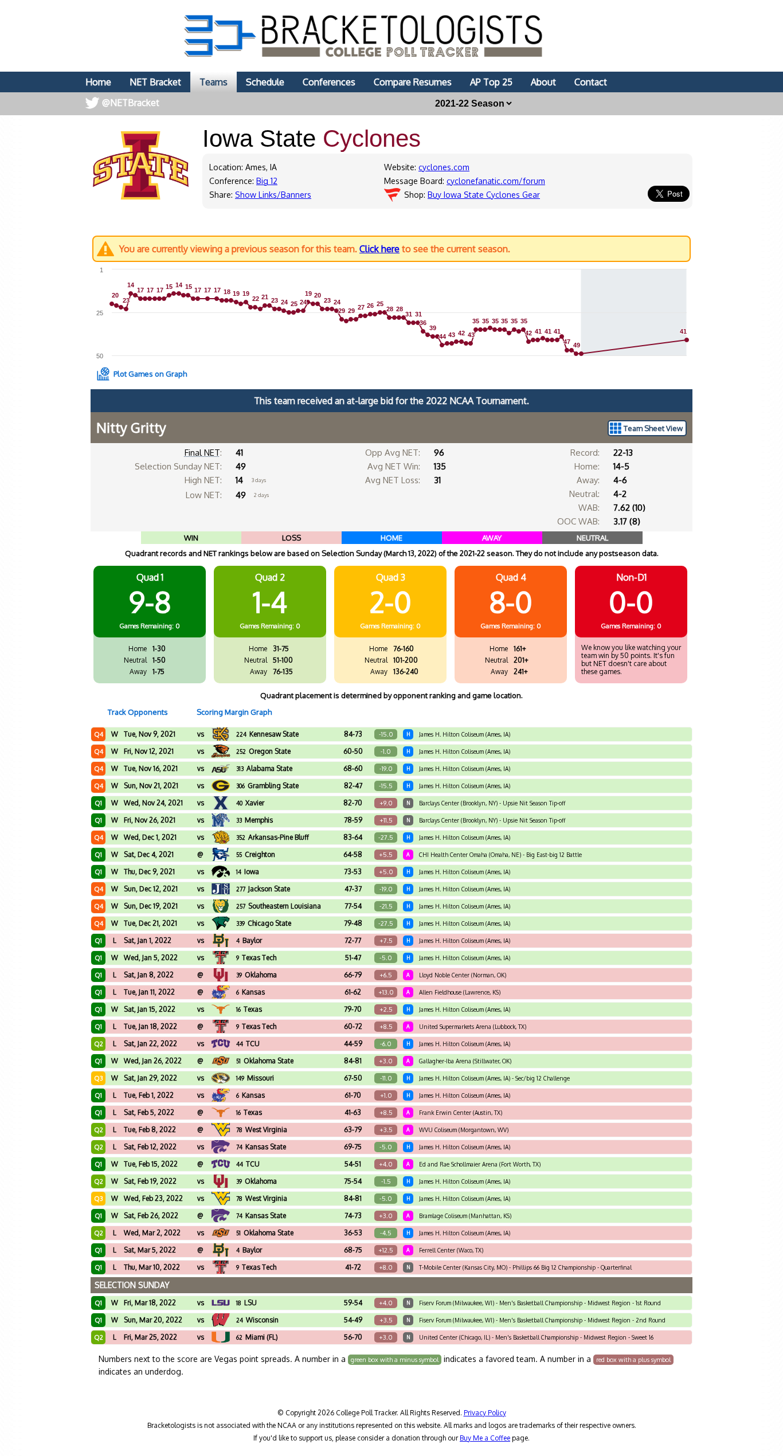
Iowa (247, 871)
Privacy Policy (485, 1412)
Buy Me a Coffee (485, 1438)
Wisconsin (257, 1320)
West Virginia (261, 1129)
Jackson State (263, 888)
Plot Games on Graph (150, 373)
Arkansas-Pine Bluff (272, 837)
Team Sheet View (653, 428)
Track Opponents (138, 712)
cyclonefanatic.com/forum (496, 181)
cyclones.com (443, 167)
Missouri (255, 1078)
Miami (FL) (257, 1337)
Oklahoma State (264, 1060)
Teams (213, 82)
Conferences (329, 82)
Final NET (202, 452)
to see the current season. (314, 249)
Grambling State (267, 785)
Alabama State (264, 768)
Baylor (249, 940)
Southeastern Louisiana (278, 906)
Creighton (255, 854)
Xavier (250, 803)
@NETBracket (130, 102)
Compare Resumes (413, 82)
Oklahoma (256, 974)
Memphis (254, 820)
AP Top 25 (491, 82)
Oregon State (263, 751)
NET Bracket (155, 82)
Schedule (265, 82)
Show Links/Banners (273, 194)
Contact (590, 82)
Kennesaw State (267, 734)
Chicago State (263, 923)
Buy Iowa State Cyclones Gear (484, 194)
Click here (379, 249)
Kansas (250, 992)
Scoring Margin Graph (234, 712)
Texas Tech (256, 957)
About (543, 82)
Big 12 (266, 181)
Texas (249, 1009)
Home (98, 82)
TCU (248, 1043)
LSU (246, 1302)
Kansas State (261, 1146)
